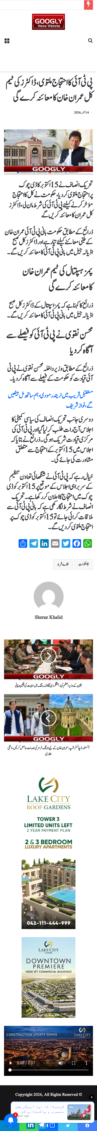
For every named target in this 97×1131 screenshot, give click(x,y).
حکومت (82, 564)
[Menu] (6, 43)
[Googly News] (48, 22)
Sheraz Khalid (49, 617)
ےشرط (61, 564)
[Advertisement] (48, 49)
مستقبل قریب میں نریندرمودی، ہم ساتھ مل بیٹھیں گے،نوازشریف (50, 400)
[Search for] (90, 43)
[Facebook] (87, 1125)
